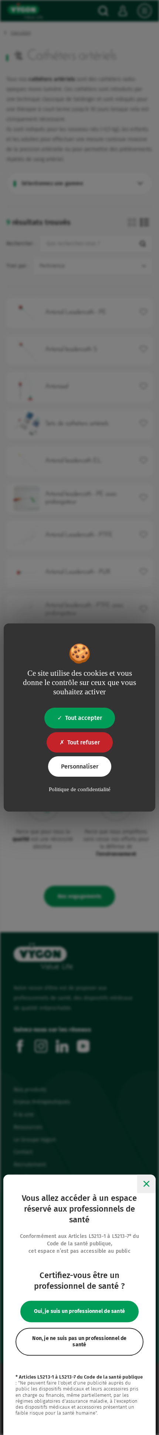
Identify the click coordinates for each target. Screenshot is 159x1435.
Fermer (146, 1184)
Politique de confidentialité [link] (80, 789)
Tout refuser (83, 742)
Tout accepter (83, 717)
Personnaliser (79, 766)
